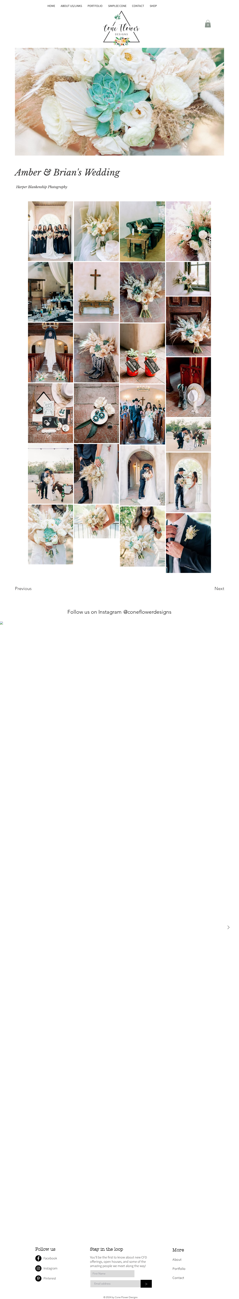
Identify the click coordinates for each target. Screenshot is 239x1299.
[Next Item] (228, 927)
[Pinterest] (38, 1278)
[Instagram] (38, 1268)
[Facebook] (38, 1258)
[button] (208, 24)
